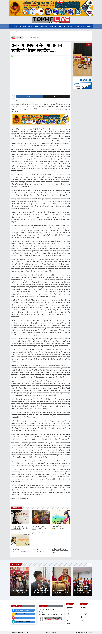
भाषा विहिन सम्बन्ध (16, 549)
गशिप (82, 617)
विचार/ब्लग (53, 26)
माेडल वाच (83, 620)
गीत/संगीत (83, 608)
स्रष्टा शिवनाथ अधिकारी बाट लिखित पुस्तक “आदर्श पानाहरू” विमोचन (60, 551)
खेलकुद (70, 26)
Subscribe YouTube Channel (24, 618)
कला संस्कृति (44, 26)
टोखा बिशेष (23, 26)
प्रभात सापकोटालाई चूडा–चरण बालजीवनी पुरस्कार (61, 591)
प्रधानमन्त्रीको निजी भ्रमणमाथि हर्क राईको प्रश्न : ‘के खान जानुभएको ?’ (40, 590)
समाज (36, 26)
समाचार (30, 26)
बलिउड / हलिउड (84, 614)
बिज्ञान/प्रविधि (62, 26)
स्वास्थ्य (89, 26)
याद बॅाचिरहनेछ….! (57, 526)
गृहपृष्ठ (15, 26)
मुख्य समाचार (70, 608)
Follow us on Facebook (22, 610)
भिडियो (77, 26)
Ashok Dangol (88, 632)
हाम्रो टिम (54, 632)
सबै (89, 564)
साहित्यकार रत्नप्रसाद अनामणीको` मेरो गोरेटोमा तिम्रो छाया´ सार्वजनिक (19, 528)
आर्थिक (68, 623)
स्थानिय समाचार (70, 611)
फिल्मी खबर (83, 611)
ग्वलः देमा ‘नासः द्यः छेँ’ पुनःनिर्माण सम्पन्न (19, 591)
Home (12, 32)
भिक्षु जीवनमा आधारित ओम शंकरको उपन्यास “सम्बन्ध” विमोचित (39, 528)
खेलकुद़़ (68, 620)
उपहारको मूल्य (35, 549)
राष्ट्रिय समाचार (70, 614)
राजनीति (68, 617)
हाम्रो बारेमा (48, 632)
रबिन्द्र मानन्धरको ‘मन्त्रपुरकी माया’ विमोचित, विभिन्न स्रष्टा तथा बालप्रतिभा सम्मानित (82, 589)
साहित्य (83, 26)
